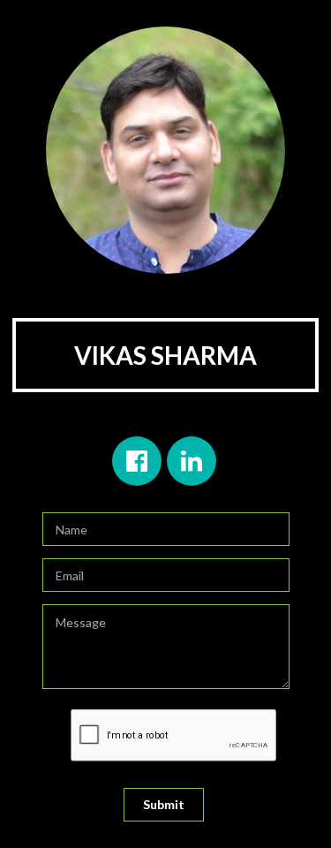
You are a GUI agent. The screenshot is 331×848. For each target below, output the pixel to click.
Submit (163, 804)
